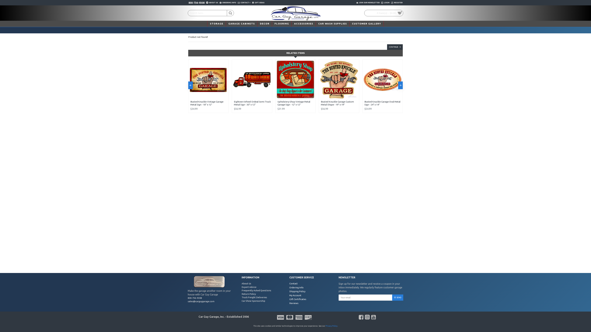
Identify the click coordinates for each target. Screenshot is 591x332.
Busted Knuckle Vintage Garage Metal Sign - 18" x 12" (206, 103)
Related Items (295, 53)
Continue (393, 47)
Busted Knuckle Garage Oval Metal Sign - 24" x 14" (382, 103)
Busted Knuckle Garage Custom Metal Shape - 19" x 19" (337, 103)
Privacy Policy (331, 326)
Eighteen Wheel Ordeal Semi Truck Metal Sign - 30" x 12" (252, 103)
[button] (190, 85)
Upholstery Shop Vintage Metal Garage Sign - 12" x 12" (293, 103)
